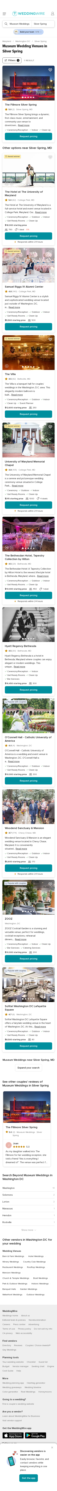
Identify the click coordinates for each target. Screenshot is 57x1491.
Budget (5, 1366)
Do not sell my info (43, 1329)
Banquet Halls (9, 1289)
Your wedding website (13, 1362)
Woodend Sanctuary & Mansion (24, 828)
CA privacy (7, 1333)
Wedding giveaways (12, 1387)
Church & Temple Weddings (15, 1278)
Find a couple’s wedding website (18, 1404)
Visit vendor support (12, 1420)
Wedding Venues (11, 1251)
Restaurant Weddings (12, 1267)
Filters (13, 60)
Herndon (6, 1215)
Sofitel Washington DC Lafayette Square (25, 1007)
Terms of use (8, 1329)
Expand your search (29, 1067)
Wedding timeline (33, 1387)
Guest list (43, 1362)
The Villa (10, 374)
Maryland (7, 41)
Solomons (7, 1194)
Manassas (7, 1208)
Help (18, 1370)
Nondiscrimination (37, 1320)
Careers (6, 1324)
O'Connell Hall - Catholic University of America (28, 739)
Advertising (33, 1324)
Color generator (10, 1391)
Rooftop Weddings (36, 1267)
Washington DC (23, 41)
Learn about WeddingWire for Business (21, 1416)
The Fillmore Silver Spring (21, 104)
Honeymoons (45, 1391)
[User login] (52, 13)
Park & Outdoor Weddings (14, 1283)
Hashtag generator (36, 1383)
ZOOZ (8, 918)
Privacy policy (24, 1329)
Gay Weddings (9, 1350)
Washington (8, 1188)
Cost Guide (7, 1370)
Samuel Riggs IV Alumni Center (24, 286)
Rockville (7, 1222)
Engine (50, 1366)
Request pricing (28, 136)
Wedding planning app (13, 1383)
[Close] (52, 1447)
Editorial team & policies (14, 1320)
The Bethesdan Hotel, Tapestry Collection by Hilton (24, 557)
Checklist (31, 1362)
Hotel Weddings (36, 1256)
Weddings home (10, 1315)
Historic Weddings (40, 1283)
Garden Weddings (28, 1289)
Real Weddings (28, 1391)
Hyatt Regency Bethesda (20, 646)
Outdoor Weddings (35, 1294)
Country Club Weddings (34, 1261)
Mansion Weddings (11, 1272)
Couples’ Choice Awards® (37, 1345)
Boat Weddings (40, 1278)
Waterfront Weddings (12, 1294)
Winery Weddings (10, 1261)
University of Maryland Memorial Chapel (25, 463)
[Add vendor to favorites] (50, 70)
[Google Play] (35, 1438)
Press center (19, 1324)
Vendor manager (20, 1366)
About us (25, 1315)
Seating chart (38, 1366)
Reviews (18, 1345)
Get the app (28, 1478)
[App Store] (13, 1438)
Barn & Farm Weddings (13, 1256)
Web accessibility (24, 1333)
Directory (6, 1345)
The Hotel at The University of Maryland (24, 193)
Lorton (5, 1201)
